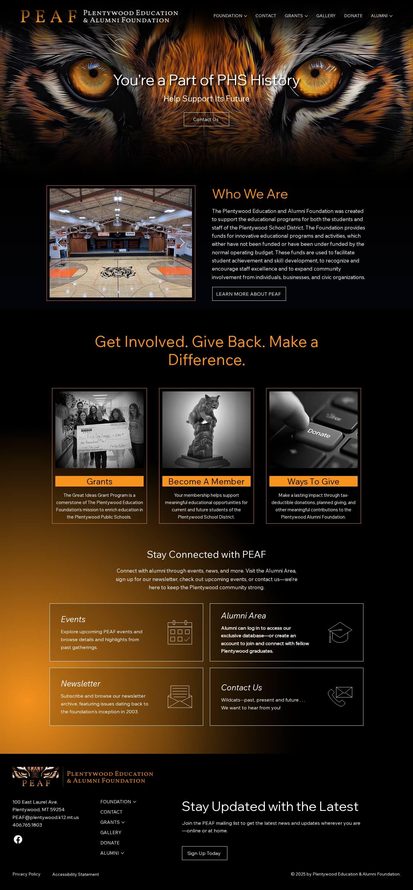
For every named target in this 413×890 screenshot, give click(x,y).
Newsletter (80, 683)
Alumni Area (243, 615)
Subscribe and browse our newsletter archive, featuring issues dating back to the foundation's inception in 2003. (104, 703)
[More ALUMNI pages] (390, 16)
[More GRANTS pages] (306, 16)
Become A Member (206, 481)
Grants (99, 481)
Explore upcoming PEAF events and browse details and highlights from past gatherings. (101, 639)
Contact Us (241, 687)
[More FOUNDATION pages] (245, 16)
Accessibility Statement (75, 874)
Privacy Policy (26, 874)
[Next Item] (182, 243)
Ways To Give (313, 481)
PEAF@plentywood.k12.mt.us (45, 817)
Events (73, 619)
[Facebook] (18, 839)
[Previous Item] (60, 243)
